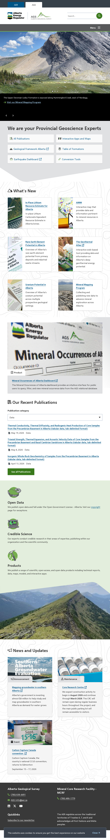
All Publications (22, 138)
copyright (95, 507)
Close (95, 832)
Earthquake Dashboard (26, 159)
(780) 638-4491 (18, 794)
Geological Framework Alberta (29, 148)
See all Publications (21, 471)
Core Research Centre (73, 687)
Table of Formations (73, 148)
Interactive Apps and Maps (76, 138)
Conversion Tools (71, 159)
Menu (93, 27)
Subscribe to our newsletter (21, 820)
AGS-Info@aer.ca (19, 800)
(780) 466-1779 (67, 798)
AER (16, 4)
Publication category (18, 410)
